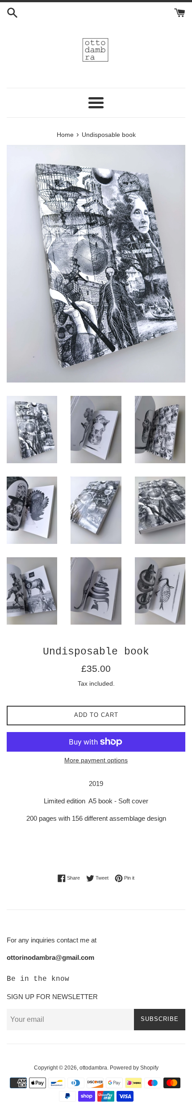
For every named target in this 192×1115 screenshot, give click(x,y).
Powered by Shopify (134, 1068)
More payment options (96, 760)
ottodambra (93, 1068)
